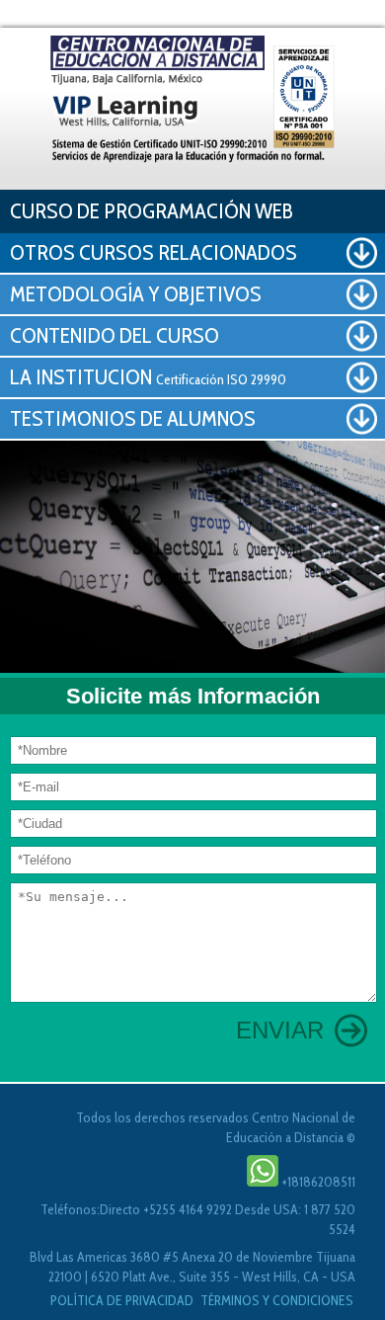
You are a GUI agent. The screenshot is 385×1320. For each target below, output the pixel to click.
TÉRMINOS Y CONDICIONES (276, 1300)
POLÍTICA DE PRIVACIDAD (123, 1300)
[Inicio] (192, 97)
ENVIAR (280, 1030)
